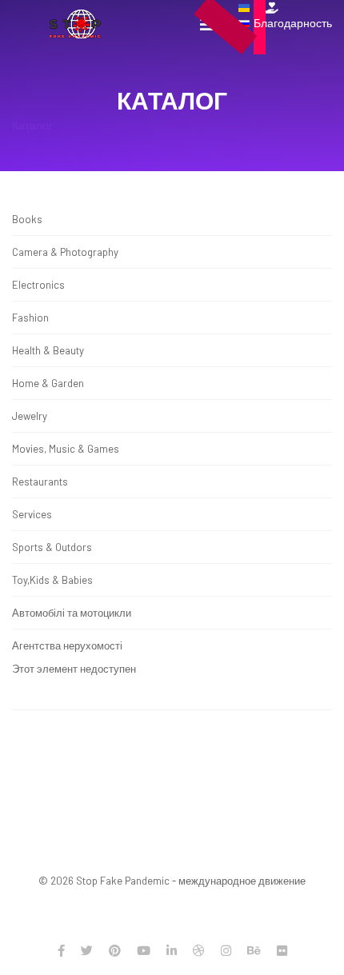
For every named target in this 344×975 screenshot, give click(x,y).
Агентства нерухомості (67, 645)
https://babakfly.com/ (236, 852)
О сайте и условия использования (178, 773)
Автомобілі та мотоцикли (71, 612)
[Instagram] (226, 950)
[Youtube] (143, 950)
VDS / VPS (261, 904)
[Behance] (254, 950)
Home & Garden (48, 383)
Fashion (30, 317)
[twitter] (87, 950)
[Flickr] (282, 950)
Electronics (38, 284)
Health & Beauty (48, 350)
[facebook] (61, 950)
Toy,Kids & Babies (52, 579)
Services (32, 514)
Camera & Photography (65, 252)
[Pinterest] (115, 950)
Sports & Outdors (52, 547)
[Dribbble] (199, 950)
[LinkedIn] (171, 950)
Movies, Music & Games (65, 448)
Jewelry (29, 416)
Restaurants (40, 481)
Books (27, 219)
